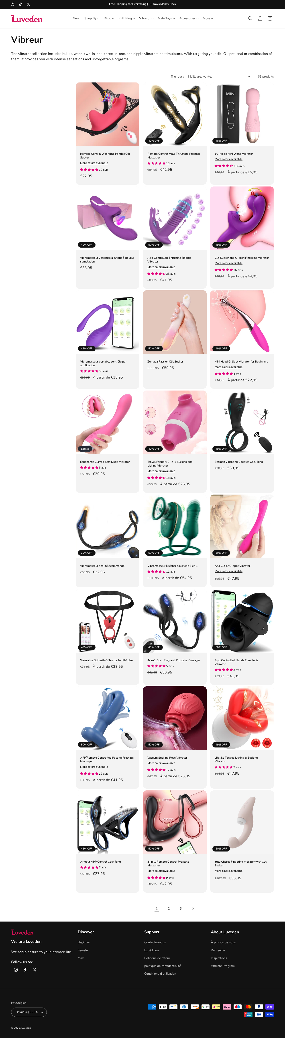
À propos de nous (223, 942)
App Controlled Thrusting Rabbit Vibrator (169, 260)
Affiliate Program (223, 966)
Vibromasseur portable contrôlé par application (103, 363)
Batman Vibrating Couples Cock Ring (239, 462)
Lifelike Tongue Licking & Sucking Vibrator (236, 759)
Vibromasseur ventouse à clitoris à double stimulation (107, 260)
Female (83, 950)
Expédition (151, 950)
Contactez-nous (155, 942)
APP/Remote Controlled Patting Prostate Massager (107, 759)
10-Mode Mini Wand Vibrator (234, 154)
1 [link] (157, 908)
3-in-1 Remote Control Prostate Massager (168, 864)
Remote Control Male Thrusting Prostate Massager (173, 156)
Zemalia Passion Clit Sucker (165, 362)
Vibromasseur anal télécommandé (102, 566)
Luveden (26, 1028)
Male (81, 958)
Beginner (84, 942)
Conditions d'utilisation (160, 974)
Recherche (218, 950)
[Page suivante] (193, 909)
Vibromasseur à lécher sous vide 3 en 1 (172, 566)
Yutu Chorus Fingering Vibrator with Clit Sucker (241, 864)
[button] (91, 18)
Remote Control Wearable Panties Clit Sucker (105, 156)
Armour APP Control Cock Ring (100, 862)
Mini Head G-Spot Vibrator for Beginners (241, 362)
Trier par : (177, 76)
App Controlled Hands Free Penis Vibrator (236, 662)
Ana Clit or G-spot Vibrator (232, 566)
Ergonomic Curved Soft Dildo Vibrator (105, 462)
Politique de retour (157, 958)
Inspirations (219, 958)
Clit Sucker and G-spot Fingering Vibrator (242, 258)
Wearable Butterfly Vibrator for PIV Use (106, 660)
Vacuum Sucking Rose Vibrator (167, 758)
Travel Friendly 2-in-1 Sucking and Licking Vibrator (170, 464)
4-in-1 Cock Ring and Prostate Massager (173, 660)
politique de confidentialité (162, 966)
